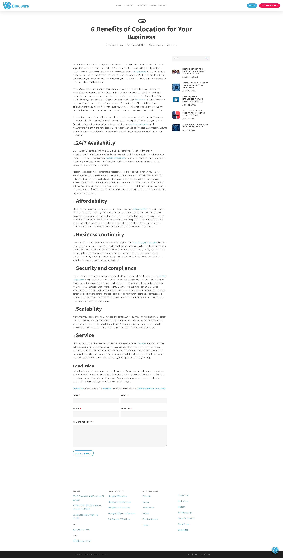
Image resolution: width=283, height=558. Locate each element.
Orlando (147, 496)
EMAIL (124, 395)
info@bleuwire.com (82, 540)
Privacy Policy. (102, 554)
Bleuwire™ (107, 388)
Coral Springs (184, 524)
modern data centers (115, 157)
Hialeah (181, 506)
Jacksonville (148, 507)
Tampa (146, 502)
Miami (146, 513)
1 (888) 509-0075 (81, 529)
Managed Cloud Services (119, 502)
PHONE (77, 409)
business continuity (139, 124)
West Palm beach (186, 518)
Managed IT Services (117, 496)
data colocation (140, 208)
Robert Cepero (116, 44)
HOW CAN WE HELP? (83, 422)
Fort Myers (183, 501)
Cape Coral (183, 495)
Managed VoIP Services (119, 507)
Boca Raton (183, 529)
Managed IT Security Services (121, 513)
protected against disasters (144, 242)
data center (140, 99)
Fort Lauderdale (150, 519)
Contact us (78, 388)
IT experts (141, 343)
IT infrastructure (138, 71)
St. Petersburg (184, 512)
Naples (146, 525)
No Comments (156, 44)
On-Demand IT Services (119, 519)
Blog (142, 21)
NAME (76, 395)
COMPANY (126, 409)
